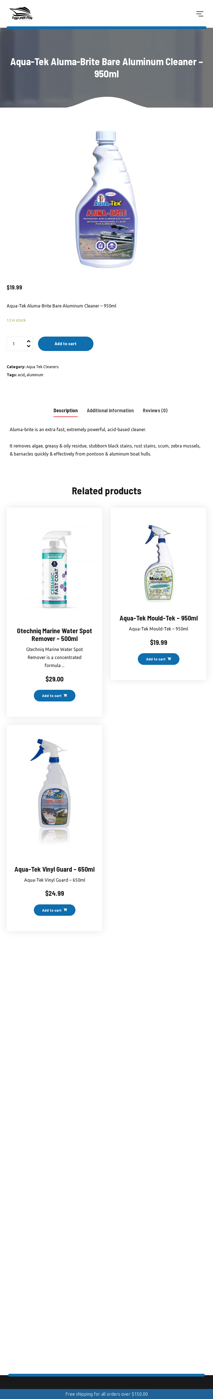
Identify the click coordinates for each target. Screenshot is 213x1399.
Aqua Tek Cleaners (42, 367)
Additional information (110, 410)
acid (21, 375)
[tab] (66, 410)
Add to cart (66, 343)
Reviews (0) (155, 410)
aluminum (35, 375)
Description (66, 410)
